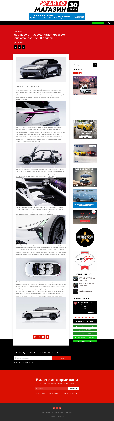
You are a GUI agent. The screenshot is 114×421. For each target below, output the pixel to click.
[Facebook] (35, 337)
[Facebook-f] (74, 73)
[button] (109, 23)
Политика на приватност (71, 393)
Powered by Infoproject (57, 416)
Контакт (44, 393)
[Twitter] (77, 73)
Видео (50, 23)
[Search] (95, 65)
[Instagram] (39, 337)
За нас (38, 393)
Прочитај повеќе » (83, 280)
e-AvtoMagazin (18, 31)
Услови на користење (55, 393)
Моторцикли (57, 23)
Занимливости (22, 23)
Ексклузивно (66, 23)
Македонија (31, 23)
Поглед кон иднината (78, 23)
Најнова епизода (81, 298)
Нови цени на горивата (86, 283)
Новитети (13, 23)
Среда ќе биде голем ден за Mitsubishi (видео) (87, 290)
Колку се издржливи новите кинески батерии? (87, 277)
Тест (45, 23)
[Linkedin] (43, 337)
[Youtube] (80, 73)
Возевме (39, 23)
